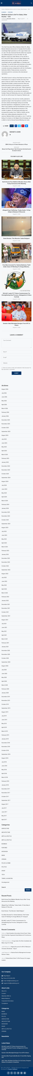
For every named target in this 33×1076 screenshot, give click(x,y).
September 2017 (6, 800)
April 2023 (4, 543)
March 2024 (5, 500)
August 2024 (5, 481)
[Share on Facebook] (16, 126)
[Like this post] (12, 126)
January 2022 (5, 600)
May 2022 (4, 585)
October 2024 (5, 473)
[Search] (31, 3)
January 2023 (5, 554)
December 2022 (6, 558)
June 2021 (4, 627)
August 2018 (5, 758)
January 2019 (5, 739)
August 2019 (5, 712)
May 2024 (4, 493)
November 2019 (6, 700)
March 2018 (5, 777)
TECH (3, 874)
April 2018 (4, 773)
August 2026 (5, 389)
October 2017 (5, 796)
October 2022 (5, 566)
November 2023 (6, 516)
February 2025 (5, 458)
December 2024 (6, 466)
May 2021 (4, 631)
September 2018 (6, 754)
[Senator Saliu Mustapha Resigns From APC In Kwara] (16, 311)
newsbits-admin (11, 18)
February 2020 (5, 689)
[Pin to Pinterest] (22, 126)
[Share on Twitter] (19, 126)
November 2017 (6, 792)
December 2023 (6, 512)
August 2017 (5, 804)
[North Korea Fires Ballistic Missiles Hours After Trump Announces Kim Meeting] (16, 170)
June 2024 (4, 489)
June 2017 (4, 812)
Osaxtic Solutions (12, 1069)
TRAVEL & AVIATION (7, 878)
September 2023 (6, 523)
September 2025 (6, 431)
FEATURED (4, 847)
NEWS (3, 855)
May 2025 (4, 447)
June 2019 (4, 719)
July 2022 (4, 577)
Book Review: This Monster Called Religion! (16, 238)
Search (4, 887)
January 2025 (5, 462)
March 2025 (5, 454)
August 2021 (5, 619)
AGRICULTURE (5, 828)
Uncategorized (5, 882)
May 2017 (4, 815)
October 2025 (5, 427)
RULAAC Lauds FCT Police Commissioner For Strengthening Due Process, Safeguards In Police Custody (16, 295)
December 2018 (6, 742)
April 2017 (4, 819)
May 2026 (4, 400)
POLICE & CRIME (6, 863)
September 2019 (6, 708)
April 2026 (4, 404)
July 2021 (4, 623)
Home (3, 9)
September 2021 (6, 616)
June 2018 (4, 766)
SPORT (3, 870)
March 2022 (5, 593)
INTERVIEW (5, 851)
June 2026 (4, 397)
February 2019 (5, 735)
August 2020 (5, 666)
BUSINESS (4, 844)
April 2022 (4, 589)
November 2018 (6, 746)
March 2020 (5, 685)
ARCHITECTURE (6, 832)
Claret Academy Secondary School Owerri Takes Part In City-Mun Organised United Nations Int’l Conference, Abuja (16, 935)
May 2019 (4, 723)
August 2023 (5, 527)
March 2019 (5, 731)
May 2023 (4, 539)
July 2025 (4, 439)
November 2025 (6, 424)
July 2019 (4, 716)
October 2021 (5, 612)
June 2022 (4, 581)
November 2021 (6, 608)
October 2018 (5, 750)
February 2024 (5, 504)
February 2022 (5, 596)
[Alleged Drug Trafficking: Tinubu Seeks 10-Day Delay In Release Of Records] (16, 198)
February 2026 (5, 412)
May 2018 (4, 769)
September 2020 (6, 662)
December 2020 (6, 650)
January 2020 (5, 693)
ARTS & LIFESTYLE (7, 836)
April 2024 (4, 497)
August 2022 (5, 573)
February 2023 (5, 550)
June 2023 (4, 535)
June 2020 (4, 673)
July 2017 (4, 808)
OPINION (4, 859)
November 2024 (6, 470)
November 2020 (6, 654)
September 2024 (6, 477)
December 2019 (6, 696)
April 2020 (4, 681)
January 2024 (5, 508)
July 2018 (4, 762)
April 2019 (4, 727)
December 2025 (6, 420)
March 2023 (5, 546)
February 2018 (5, 781)
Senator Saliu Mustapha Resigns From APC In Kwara (15, 1052)
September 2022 (6, 570)
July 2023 (4, 531)
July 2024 (4, 485)
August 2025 (5, 435)
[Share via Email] (26, 126)
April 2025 (4, 450)
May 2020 (4, 677)
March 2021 (5, 639)
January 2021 (5, 646)
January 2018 (5, 785)
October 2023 (5, 520)
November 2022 (6, 562)
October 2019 (5, 704)
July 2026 (4, 393)
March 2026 (5, 408)
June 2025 (4, 443)
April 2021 (4, 635)
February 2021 (5, 643)
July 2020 (4, 669)
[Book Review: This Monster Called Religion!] (16, 226)
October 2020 (5, 658)
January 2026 (5, 416)
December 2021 (6, 604)
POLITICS (4, 867)
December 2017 (6, 789)
